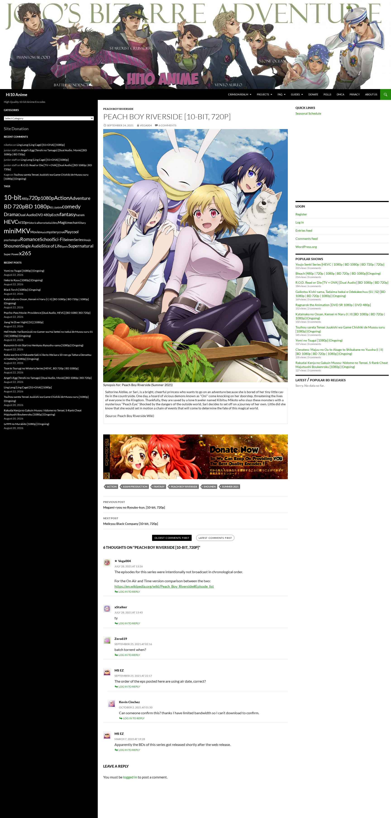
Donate (313, 94)
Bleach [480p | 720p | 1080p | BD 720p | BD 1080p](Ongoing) (338, 273)
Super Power (11, 254)
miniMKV (17, 231)
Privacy (355, 94)
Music (43, 232)
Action (112, 486)
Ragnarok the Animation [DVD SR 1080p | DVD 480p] (333, 305)
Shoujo (87, 239)
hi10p (22, 222)
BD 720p (14, 206)
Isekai (48, 222)
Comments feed (307, 238)
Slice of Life (51, 245)
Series (78, 240)
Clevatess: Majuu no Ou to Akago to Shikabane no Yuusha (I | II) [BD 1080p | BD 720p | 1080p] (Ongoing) (339, 352)
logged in (130, 777)
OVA (61, 232)
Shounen (210, 486)
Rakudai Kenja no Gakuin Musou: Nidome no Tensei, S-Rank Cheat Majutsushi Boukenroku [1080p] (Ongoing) (342, 365)
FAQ (280, 94)
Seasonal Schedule (308, 113)
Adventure (79, 198)
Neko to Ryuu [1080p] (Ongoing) (23, 280)
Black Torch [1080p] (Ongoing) (22, 289)
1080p (47, 198)
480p (25, 198)
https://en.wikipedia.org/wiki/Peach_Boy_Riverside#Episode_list (164, 586)
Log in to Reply (129, 591)
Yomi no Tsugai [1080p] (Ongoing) (319, 340)
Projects (263, 94)
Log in (300, 222)
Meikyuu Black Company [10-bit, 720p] (130, 521)
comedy (71, 206)
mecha (71, 222)
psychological (12, 240)
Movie (35, 232)
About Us (371, 94)
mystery (52, 232)
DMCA (340, 94)
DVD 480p (44, 215)
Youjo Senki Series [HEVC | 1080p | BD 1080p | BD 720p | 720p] (340, 264)
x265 (25, 253)
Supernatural (80, 245)
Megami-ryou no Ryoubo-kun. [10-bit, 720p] (134, 504)
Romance (30, 239)
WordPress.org (306, 247)
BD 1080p (37, 206)
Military (81, 222)
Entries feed (304, 230)
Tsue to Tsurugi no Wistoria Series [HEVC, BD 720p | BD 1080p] (41, 368)
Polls (327, 94)
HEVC (11, 222)
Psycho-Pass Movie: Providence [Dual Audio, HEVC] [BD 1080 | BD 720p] (47, 312)
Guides (295, 94)
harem (80, 215)
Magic (62, 222)
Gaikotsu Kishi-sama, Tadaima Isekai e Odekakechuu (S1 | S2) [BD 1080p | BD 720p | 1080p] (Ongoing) (341, 294)
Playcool (71, 231)
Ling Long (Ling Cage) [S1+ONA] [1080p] (41, 144)
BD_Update (56, 207)
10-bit (12, 197)
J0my (55, 222)
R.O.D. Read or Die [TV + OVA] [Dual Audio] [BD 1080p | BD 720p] (342, 282)
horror (42, 222)
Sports (64, 246)
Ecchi (56, 214)
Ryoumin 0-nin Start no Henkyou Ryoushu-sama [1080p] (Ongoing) (43, 345)
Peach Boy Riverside (118, 109)
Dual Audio (27, 214)
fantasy (159, 486)
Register (301, 214)
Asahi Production (135, 486)
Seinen (69, 239)
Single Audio (31, 246)
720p (35, 198)
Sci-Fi (58, 239)
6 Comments (167, 125)
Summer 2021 (230, 486)
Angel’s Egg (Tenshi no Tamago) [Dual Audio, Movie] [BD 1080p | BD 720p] (48, 378)
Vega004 (146, 125)
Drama (11, 214)
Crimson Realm (238, 94)
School (46, 239)
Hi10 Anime (16, 94)
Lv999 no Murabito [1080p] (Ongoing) (26, 424)
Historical (33, 222)
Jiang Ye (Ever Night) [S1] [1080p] (23, 322)
